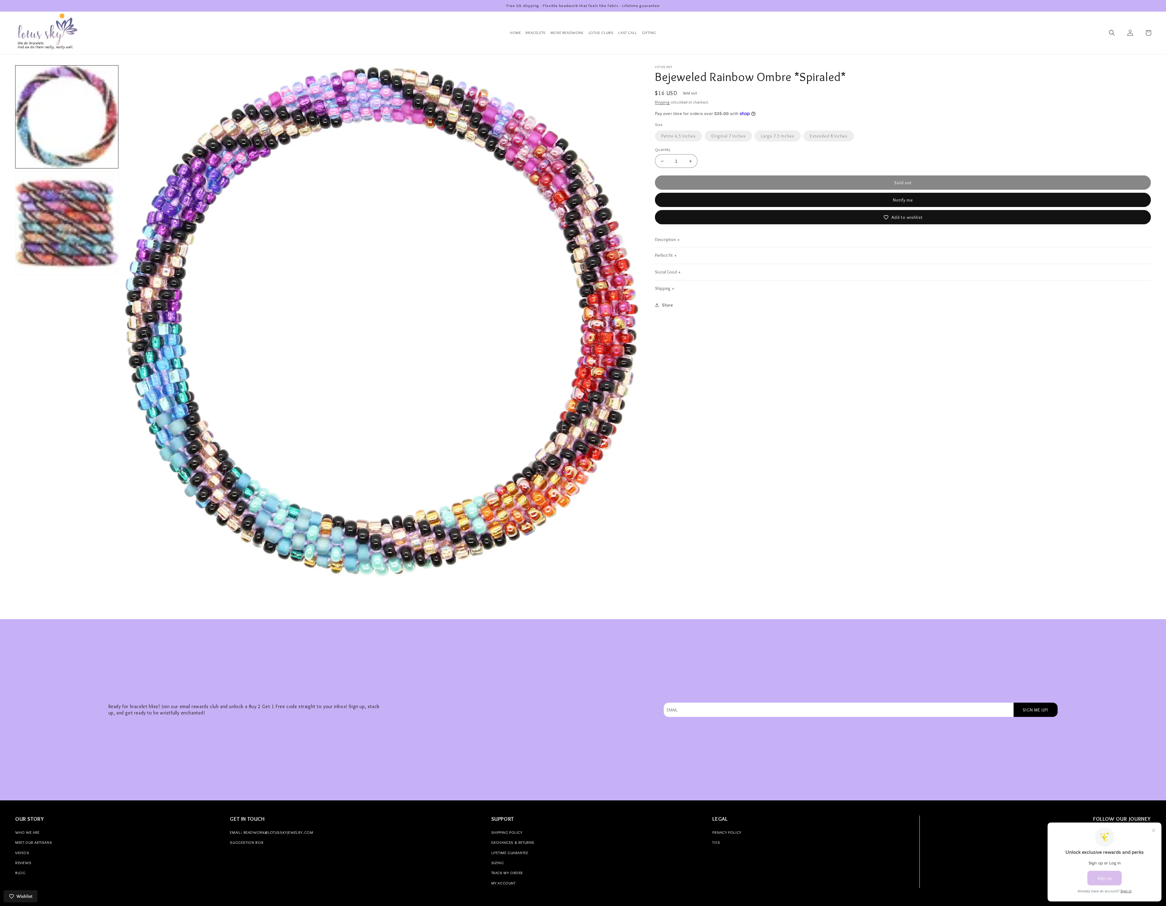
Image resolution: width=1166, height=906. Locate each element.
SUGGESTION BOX (246, 842)
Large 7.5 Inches (777, 136)
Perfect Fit (664, 255)
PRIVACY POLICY (726, 832)
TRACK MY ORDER (507, 872)
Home (515, 32)
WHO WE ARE (27, 832)
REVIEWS (23, 862)
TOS (716, 842)
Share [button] (667, 305)
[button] (1112, 33)
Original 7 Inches (728, 136)
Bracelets (535, 32)
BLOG (20, 872)
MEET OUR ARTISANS (33, 842)
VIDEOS (22, 852)
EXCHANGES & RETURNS (512, 842)
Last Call (627, 32)
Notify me (903, 200)
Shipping (662, 102)
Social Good (666, 272)
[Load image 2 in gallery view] (66, 223)
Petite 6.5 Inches (678, 136)
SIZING (497, 862)
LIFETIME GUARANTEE (509, 852)
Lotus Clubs (601, 32)
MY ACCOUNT (503, 883)
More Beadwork (567, 32)
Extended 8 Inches (828, 136)
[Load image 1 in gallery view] (66, 116)
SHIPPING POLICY (507, 832)
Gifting (649, 32)
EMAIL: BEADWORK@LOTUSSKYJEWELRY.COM (271, 832)
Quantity (662, 149)
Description (665, 239)
